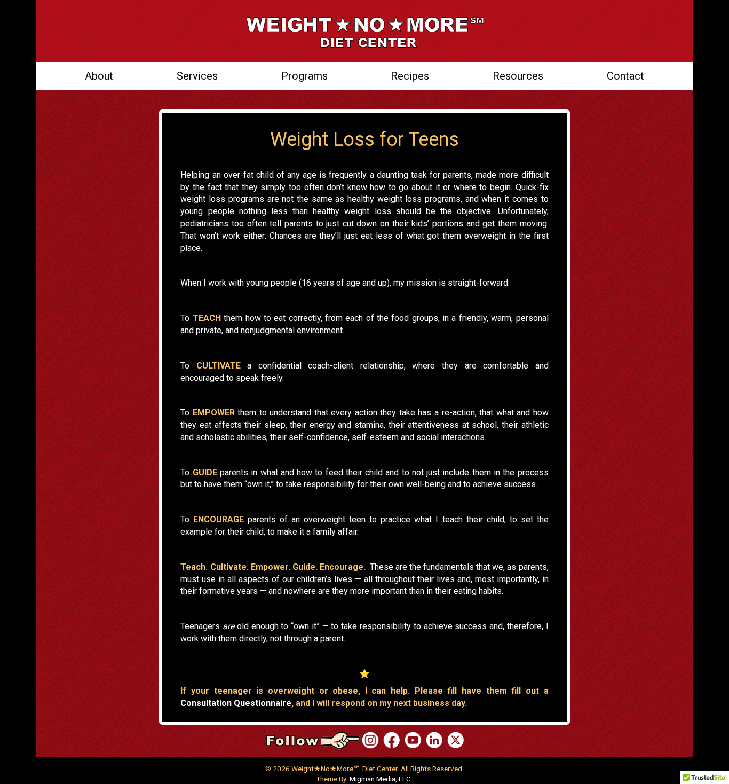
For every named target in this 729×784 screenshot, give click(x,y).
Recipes (410, 75)
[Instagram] (370, 740)
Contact (625, 75)
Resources (518, 75)
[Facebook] (391, 740)
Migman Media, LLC (380, 778)
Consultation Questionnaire (235, 703)
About (99, 75)
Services (197, 75)
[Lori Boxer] (413, 740)
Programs (304, 75)
